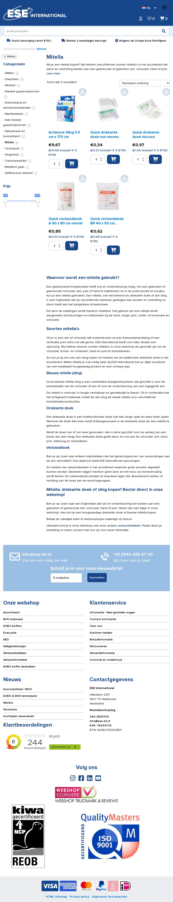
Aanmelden (97, 577)
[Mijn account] (141, 19)
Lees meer (53, 73)
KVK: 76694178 (100, 725)
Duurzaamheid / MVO (17, 689)
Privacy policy (79, 896)
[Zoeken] (164, 31)
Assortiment (11, 612)
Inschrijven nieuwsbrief (18, 716)
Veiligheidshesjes (14, 646)
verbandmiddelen (129, 525)
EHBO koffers (12, 626)
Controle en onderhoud (106, 660)
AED (6, 639)
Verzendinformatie (102, 653)
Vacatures (10, 709)
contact (77, 530)
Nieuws (8, 702)
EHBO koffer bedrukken (19, 666)
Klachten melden (101, 633)
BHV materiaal (13, 619)
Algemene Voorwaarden (109, 896)
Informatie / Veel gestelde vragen (112, 612)
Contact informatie (103, 619)
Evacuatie (9, 633)
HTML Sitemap (56, 896)
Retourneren (98, 646)
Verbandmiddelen (24, 49)
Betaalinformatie (101, 639)
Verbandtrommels (15, 660)
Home (7, 49)
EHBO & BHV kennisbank (20, 696)
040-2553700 (99, 716)
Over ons (96, 626)
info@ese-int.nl (100, 721)
